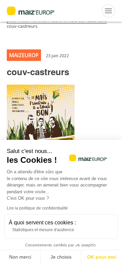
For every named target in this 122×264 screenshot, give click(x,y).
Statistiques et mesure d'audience (43, 229)
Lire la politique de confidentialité (37, 208)
